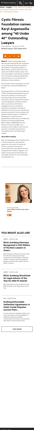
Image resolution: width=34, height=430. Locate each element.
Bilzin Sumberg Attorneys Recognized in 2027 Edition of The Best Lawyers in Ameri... (16, 246)
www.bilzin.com (9, 157)
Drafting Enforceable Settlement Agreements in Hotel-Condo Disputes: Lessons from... (16, 305)
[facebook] (14, 56)
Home (2, 7)
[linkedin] (5, 56)
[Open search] (20, 3)
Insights (9, 7)
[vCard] (10, 215)
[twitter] (9, 56)
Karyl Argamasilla (20, 48)
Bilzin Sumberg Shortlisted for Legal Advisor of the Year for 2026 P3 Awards (16, 278)
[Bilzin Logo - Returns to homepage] (8, 3)
